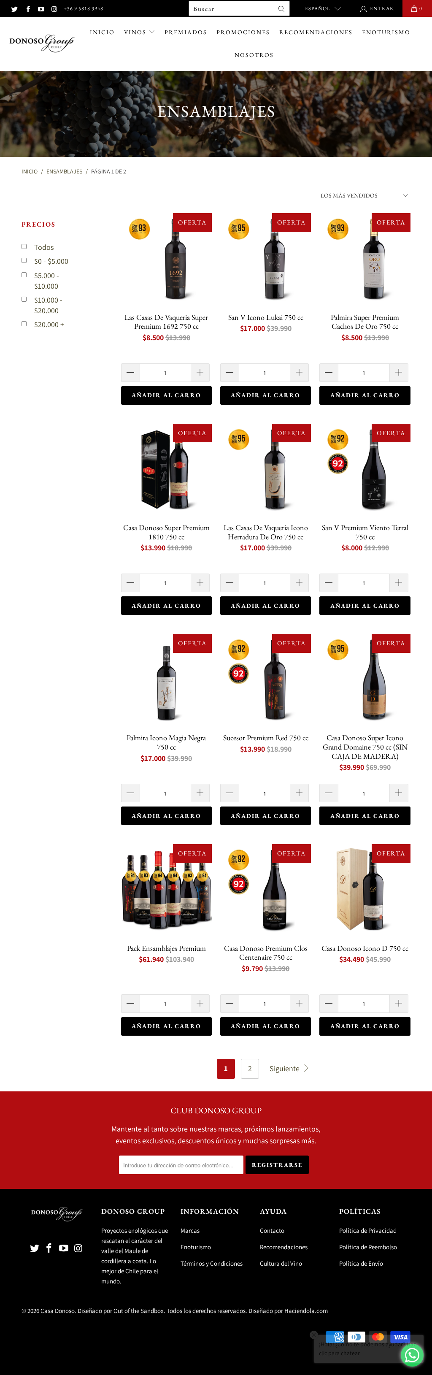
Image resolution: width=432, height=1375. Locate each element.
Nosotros (254, 55)
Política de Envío (361, 1263)
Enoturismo (386, 32)
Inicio (102, 32)
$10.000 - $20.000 (48, 305)
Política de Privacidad (368, 1230)
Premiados (186, 32)
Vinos (136, 32)
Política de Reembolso (368, 1247)
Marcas (190, 1230)
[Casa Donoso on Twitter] (14, 8)
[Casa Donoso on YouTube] (40, 8)
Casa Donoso (57, 1311)
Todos (44, 247)
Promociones (243, 32)
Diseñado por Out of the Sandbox (121, 1311)
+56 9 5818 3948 (83, 8)
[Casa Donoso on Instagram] (53, 8)
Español (317, 8)
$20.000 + (49, 324)
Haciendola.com (306, 1311)
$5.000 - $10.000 (46, 281)
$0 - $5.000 (51, 261)
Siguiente (285, 1068)
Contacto (272, 1230)
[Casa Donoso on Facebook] (27, 8)
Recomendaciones (316, 32)
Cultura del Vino (281, 1263)
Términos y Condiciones (212, 1263)
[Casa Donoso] (42, 43)
